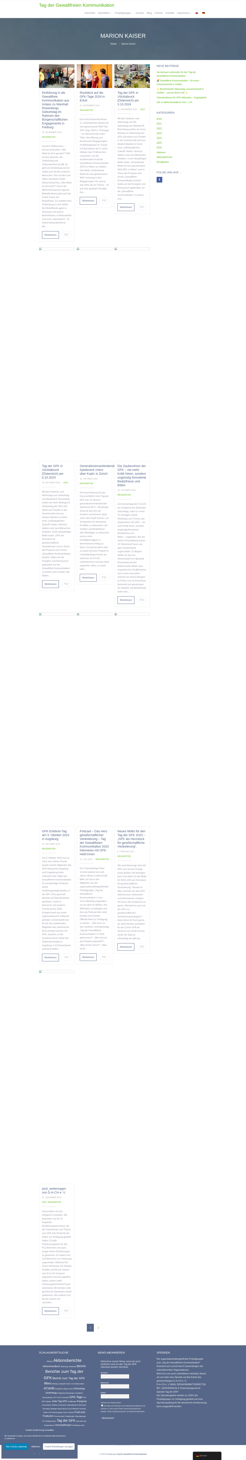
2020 (159, 119)
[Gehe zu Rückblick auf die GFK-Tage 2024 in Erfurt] (94, 76)
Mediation (54, 1409)
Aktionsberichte (164, 157)
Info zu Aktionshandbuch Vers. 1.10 (174, 102)
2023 (65, 482)
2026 (159, 147)
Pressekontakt (59, 1416)
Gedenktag (51, 1392)
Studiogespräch (50, 1421)
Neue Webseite (73, 1409)
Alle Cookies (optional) (16, 1446)
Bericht (81, 1366)
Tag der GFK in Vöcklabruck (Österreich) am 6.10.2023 (52, 471)
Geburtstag (79, 1388)
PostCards (79, 1412)
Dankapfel (62, 1384)
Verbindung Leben (78, 1425)
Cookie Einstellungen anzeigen (59, 1446)
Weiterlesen (50, 235)
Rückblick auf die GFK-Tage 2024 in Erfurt (92, 96)
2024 (142, 109)
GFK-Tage (75, 1397)
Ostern (65, 1412)
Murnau (65, 1409)
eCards (140, 13)
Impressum (183, 13)
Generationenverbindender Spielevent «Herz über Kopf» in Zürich (98, 469)
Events (70, 1389)
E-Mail (103, 1393)
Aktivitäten (104, 13)
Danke (68, 1384)
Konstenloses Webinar (50, 1405)
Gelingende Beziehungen (65, 1393)
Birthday (55, 1384)
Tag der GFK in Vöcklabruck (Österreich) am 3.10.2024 (128, 98)
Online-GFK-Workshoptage (52, 1412)
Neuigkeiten (48, 137)
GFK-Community (63, 1397)
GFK (55, 1397)
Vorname (104, 1373)
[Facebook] (159, 180)
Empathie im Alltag (61, 1389)
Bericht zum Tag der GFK (69, 1378)
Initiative (48, 1401)
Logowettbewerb (72, 1405)
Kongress (82, 1401)
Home (113, 44)
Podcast (71, 1412)
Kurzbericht (62, 1405)
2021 (159, 123)
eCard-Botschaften (77, 1384)
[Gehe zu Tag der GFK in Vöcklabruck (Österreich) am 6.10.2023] (56, 354)
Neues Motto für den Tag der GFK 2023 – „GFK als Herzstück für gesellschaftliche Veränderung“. (131, 838)
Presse (159, 13)
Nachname (105, 1383)
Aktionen (161, 152)
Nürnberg (82, 1409)
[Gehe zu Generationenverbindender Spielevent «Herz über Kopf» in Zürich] (94, 354)
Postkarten (48, 1416)
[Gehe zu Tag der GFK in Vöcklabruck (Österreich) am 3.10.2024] (132, 76)
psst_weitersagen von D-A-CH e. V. (54, 1190)
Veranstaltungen (63, 1425)
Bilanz (48, 1383)
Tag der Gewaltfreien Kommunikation (76, 5)
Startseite (89, 13)
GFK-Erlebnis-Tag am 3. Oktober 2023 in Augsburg (55, 835)
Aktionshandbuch (51, 1366)
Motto (60, 1409)
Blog (149, 13)
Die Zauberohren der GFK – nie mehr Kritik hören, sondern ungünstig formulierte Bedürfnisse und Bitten (131, 475)
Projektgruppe (123, 13)
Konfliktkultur (72, 1401)
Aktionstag (64, 1366)
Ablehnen (35, 1446)
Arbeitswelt (72, 1366)
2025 (159, 143)
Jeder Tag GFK (59, 1401)
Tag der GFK (66, 1420)
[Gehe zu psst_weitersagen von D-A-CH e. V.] (56, 1077)
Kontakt (170, 13)
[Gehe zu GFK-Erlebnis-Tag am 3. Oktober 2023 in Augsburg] (56, 719)
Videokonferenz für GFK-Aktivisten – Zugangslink (181, 97)
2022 (44, 1202)
